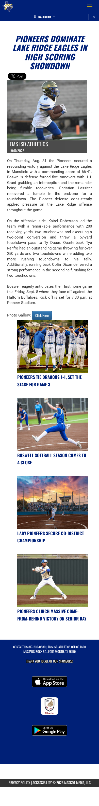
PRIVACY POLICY (19, 782)
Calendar (44, 17)
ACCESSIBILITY (42, 782)
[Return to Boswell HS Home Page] (7, 6)
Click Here (42, 315)
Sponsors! (66, 661)
